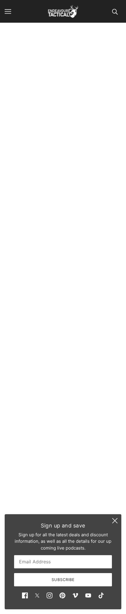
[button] (59, 299)
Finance (63, 455)
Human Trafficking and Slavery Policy (63, 491)
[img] (24, 596)
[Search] (114, 11)
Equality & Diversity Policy (63, 482)
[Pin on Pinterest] (33, 299)
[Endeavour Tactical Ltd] (63, 11)
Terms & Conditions (63, 473)
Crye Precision (63, 172)
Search (63, 446)
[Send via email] (46, 299)
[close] (115, 521)
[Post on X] (21, 299)
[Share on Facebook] (8, 299)
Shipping (63, 464)
